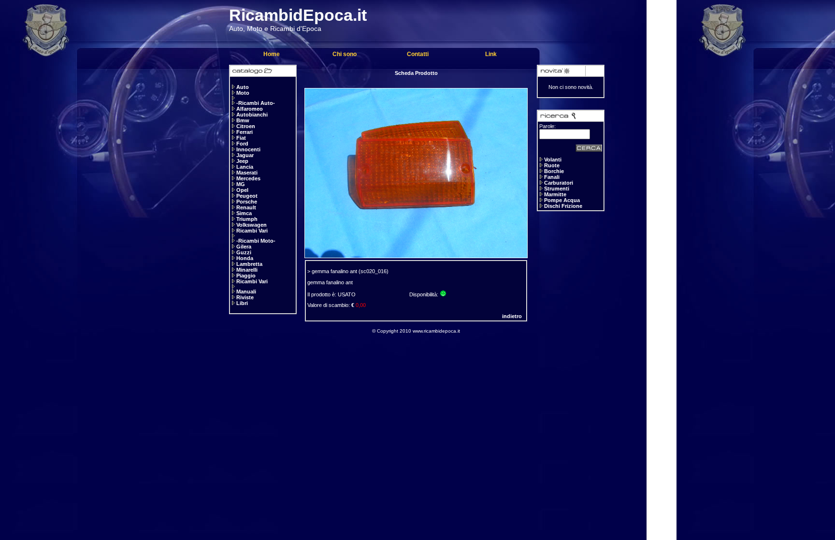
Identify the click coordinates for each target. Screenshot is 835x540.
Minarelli (247, 270)
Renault (246, 207)
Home (271, 54)
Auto (242, 87)
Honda (244, 258)
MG (240, 184)
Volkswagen (251, 225)
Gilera (243, 246)
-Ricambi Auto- (255, 103)
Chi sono (344, 54)
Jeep (242, 161)
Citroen (245, 126)
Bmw (242, 120)
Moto (242, 93)
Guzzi (243, 252)
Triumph (247, 219)
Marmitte (555, 194)
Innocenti (248, 149)
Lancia (244, 167)
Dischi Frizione (563, 206)
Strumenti (556, 188)
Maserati (247, 172)
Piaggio (246, 275)
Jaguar (245, 155)
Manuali (246, 291)
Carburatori (558, 183)
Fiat (241, 138)
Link (491, 54)
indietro (512, 316)
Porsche (246, 201)
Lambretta (249, 264)
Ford (242, 143)
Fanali (552, 177)
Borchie (554, 171)
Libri (242, 303)
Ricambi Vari (252, 231)
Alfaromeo (249, 109)
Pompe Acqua (562, 200)
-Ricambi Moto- (255, 241)
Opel (242, 190)
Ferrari (244, 132)
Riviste (245, 297)
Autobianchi (252, 114)
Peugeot (247, 196)
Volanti (552, 159)
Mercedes (248, 178)
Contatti (418, 54)
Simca (244, 213)
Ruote (552, 165)
